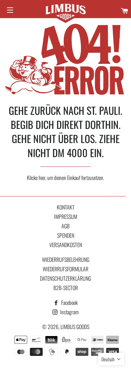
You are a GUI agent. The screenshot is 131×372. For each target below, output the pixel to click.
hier (42, 178)
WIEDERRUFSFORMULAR (65, 269)
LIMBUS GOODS (74, 327)
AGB (65, 226)
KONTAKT (66, 207)
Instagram (69, 312)
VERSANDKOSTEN (65, 245)
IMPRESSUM (65, 217)
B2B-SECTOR (65, 288)
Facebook (69, 302)
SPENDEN (65, 235)
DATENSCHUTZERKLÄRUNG (65, 278)
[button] (111, 359)
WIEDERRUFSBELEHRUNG (65, 259)
